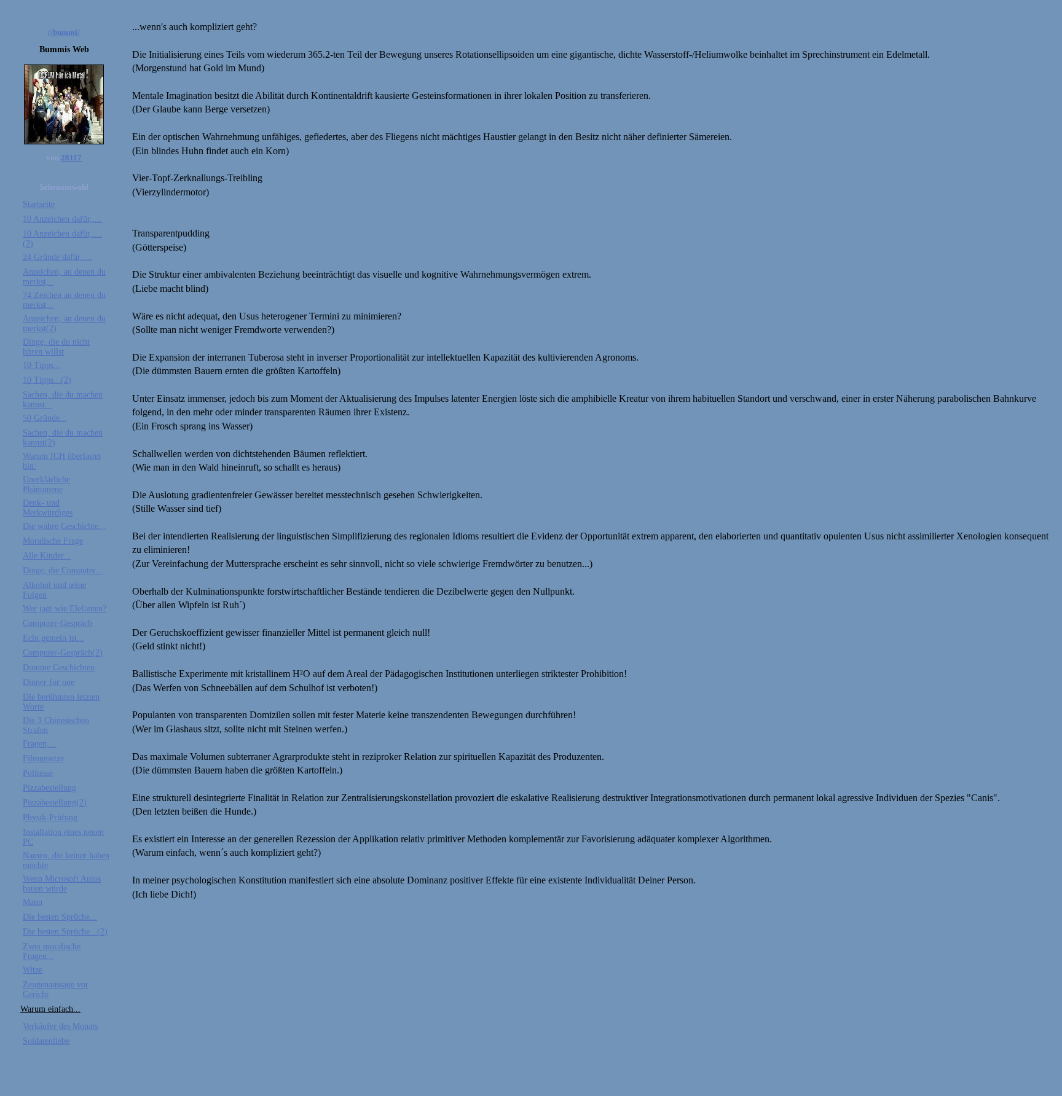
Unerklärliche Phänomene (46, 484)
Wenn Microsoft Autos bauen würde (62, 883)
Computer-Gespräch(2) (63, 652)
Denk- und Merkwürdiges (48, 507)
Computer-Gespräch (57, 623)
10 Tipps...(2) (47, 380)
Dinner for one (48, 682)
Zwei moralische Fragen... (52, 951)
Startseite (39, 204)
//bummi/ (64, 32)
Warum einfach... (50, 1009)
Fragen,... (40, 743)
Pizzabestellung (49, 788)
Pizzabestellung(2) (55, 802)
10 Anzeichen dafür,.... (62, 219)
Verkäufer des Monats (60, 1026)
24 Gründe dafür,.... (57, 257)
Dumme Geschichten (59, 667)
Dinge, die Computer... (63, 570)
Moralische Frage (53, 541)
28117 (71, 157)
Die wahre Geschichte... (64, 526)
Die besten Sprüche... (60, 917)
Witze (32, 969)
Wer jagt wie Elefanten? (64, 608)
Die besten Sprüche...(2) (65, 931)
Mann (32, 902)
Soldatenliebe (46, 1041)
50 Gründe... (45, 418)
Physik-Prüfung (50, 817)
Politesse (38, 773)
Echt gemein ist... (53, 638)
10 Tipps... (42, 365)
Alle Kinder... (47, 555)
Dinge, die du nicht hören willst (56, 346)
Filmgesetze (43, 758)
